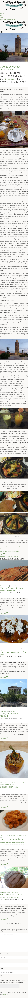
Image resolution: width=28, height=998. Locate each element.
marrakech (19, 547)
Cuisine (2, 648)
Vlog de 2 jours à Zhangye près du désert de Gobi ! (12, 589)
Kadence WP (5, 994)
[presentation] (14, 570)
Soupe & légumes (9, 784)
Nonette (9, 79)
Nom (1, 961)
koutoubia (8, 547)
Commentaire (4, 954)
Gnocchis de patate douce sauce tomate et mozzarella (12, 840)
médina (24, 547)
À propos (2, 12)
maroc (13, 547)
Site (1, 975)
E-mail (2, 968)
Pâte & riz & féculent (17, 782)
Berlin (1, 17)
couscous (3, 547)
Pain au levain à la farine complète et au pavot (11, 895)
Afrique (2, 13)
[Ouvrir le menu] (1, 32)
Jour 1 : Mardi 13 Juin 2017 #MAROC (9, 550)
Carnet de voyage (10, 66)
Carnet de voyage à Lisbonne (7, 19)
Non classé (6, 69)
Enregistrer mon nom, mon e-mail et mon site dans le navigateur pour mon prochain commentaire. (13, 981)
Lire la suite (4, 613)
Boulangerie (3, 892)
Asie (1, 15)
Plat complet (20, 835)
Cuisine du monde (9, 648)
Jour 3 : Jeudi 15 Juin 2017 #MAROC (9, 555)
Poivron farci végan (9, 786)
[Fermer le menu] (0, 997)
